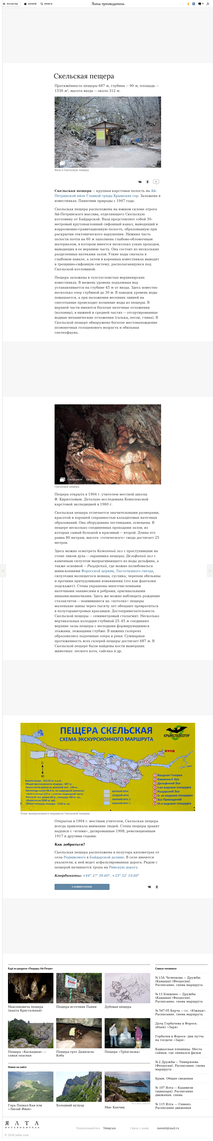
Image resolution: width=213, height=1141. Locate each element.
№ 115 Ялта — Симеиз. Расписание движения (173, 1105)
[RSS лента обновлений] (208, 3)
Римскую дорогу (123, 867)
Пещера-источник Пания (76, 1006)
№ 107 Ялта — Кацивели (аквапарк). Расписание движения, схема (174, 1091)
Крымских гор (125, 196)
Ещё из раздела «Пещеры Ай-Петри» (30, 968)
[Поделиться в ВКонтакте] (193, 3)
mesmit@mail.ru (168, 1128)
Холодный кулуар (70, 1105)
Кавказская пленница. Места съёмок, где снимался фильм (178, 1050)
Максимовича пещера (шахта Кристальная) (25, 1008)
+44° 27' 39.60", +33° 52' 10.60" (111, 876)
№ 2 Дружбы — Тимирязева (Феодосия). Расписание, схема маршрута (180, 1065)
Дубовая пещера (118, 1006)
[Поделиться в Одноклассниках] (188, 3)
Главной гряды (99, 196)
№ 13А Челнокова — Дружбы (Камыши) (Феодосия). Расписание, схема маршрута (179, 981)
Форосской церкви (97, 571)
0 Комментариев (82, 887)
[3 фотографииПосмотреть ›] (108, 166)
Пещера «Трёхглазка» (122, 1051)
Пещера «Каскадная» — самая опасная (27, 1053)
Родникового (75, 857)
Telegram (109, 1128)
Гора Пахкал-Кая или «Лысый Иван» (25, 1107)
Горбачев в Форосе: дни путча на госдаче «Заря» (179, 1038)
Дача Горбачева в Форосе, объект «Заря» (176, 1025)
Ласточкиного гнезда (134, 571)
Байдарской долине (107, 857)
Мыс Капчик (115, 1107)
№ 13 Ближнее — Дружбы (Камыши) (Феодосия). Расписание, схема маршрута (179, 997)
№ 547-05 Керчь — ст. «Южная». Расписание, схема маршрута (180, 1012)
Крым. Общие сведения (174, 1078)
